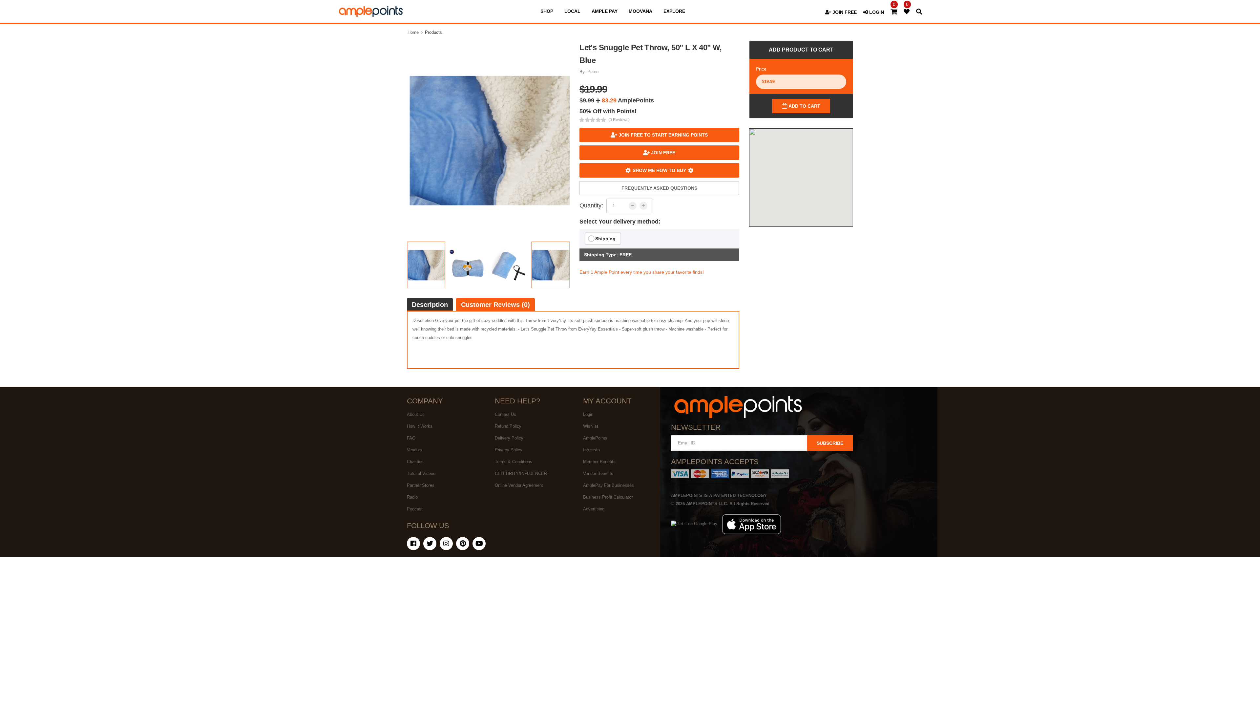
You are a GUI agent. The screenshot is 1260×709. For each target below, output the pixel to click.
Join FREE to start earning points (662, 135)
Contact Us (505, 414)
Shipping (605, 238)
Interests (591, 449)
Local (572, 11)
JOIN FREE (844, 12)
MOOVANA (640, 11)
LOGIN (876, 12)
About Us (416, 414)
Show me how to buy (659, 170)
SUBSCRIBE (830, 443)
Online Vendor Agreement (519, 485)
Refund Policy (508, 426)
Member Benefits (599, 461)
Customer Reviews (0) (495, 304)
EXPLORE (674, 11)
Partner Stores (420, 485)
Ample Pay (605, 11)
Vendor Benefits (598, 473)
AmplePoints (595, 438)
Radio (412, 497)
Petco (592, 71)
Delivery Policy (509, 438)
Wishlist (590, 426)
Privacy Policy (508, 449)
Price (761, 69)
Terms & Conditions (513, 461)
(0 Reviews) (619, 120)
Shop (546, 11)
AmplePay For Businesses (608, 485)
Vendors (414, 449)
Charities (415, 461)
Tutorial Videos (421, 473)
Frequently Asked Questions (659, 188)
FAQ (411, 438)
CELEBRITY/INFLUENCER (521, 473)
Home (413, 32)
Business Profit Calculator (608, 497)
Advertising (593, 508)
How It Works (419, 426)
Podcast (415, 508)
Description (430, 304)
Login (588, 414)
